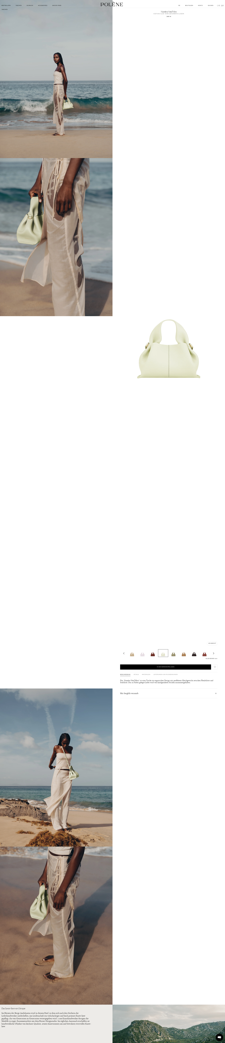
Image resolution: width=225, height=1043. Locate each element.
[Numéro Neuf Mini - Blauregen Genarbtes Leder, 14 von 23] (142, 653)
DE (179, 5)
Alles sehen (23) (211, 658)
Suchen (210, 5)
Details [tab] (136, 674)
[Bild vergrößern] (56, 79)
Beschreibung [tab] (125, 674)
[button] (214, 666)
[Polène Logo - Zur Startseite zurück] (112, 4)
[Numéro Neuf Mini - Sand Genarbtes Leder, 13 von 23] (132, 653)
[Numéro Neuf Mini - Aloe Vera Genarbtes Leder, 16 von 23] (163, 653)
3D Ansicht (212, 643)
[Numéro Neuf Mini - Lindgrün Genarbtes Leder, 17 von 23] (173, 653)
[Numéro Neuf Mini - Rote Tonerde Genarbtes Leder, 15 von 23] (153, 653)
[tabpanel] (169, 681)
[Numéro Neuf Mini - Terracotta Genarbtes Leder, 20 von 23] (204, 653)
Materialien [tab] (146, 674)
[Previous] (124, 653)
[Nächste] (214, 653)
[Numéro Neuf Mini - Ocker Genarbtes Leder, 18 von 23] (184, 653)
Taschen (5, 9)
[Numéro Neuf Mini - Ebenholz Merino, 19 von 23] (194, 653)
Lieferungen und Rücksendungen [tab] (165, 674)
